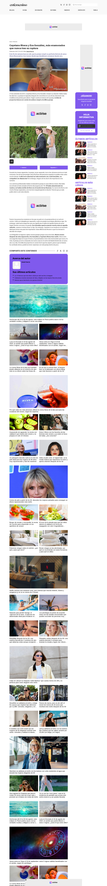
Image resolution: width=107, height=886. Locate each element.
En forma (53, 10)
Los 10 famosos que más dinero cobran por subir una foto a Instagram (33, 275)
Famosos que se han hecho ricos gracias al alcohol (28, 280)
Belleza (11, 10)
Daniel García (30, 51)
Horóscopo (81, 10)
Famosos (67, 10)
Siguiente (53, 167)
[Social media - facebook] (64, 5)
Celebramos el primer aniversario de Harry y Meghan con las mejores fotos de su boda (37, 278)
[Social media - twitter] (61, 5)
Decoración (38, 10)
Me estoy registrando (85, 130)
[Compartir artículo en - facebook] (57, 251)
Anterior (24, 167)
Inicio (10, 41)
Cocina (25, 10)
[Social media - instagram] (69, 5)
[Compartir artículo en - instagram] (64, 251)
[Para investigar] (74, 5)
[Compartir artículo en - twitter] (60, 251)
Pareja (95, 10)
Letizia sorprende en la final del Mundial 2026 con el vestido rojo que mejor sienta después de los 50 (92, 146)
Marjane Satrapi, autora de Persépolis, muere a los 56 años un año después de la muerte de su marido (92, 170)
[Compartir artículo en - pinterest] (67, 251)
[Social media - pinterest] (67, 5)
